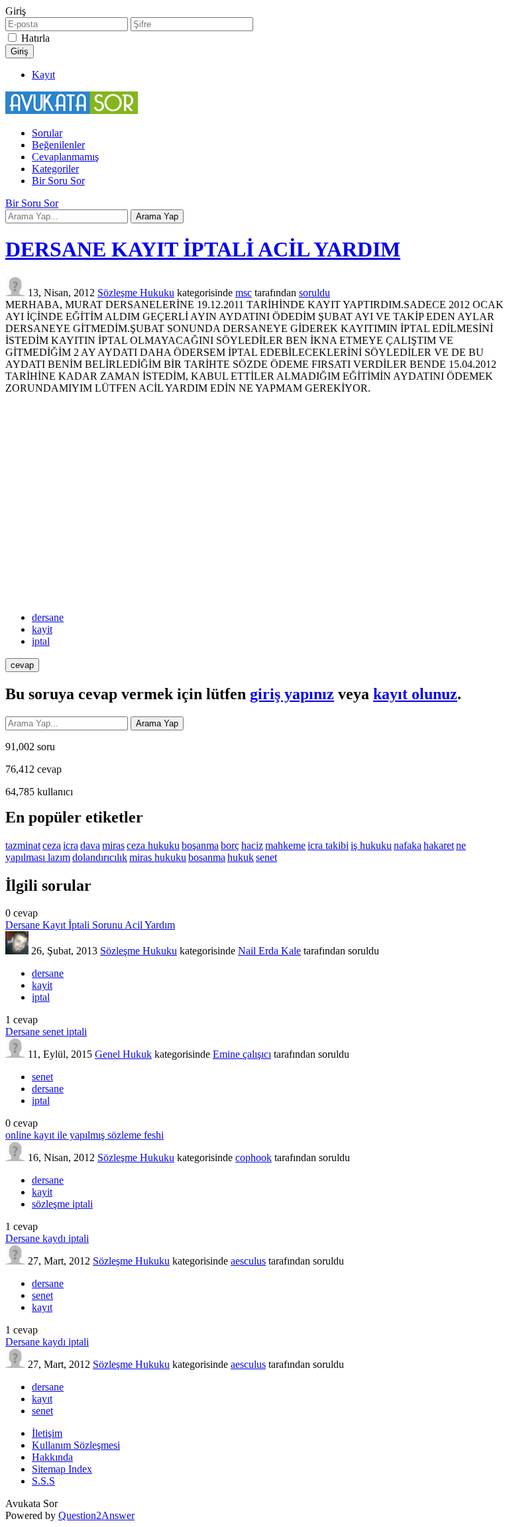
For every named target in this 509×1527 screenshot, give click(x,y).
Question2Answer (96, 1515)
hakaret (439, 845)
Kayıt (43, 74)
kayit (42, 629)
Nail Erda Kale (269, 950)
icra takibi (328, 845)
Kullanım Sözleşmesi (76, 1445)
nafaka (408, 845)
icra (70, 845)
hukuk (240, 857)
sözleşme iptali (62, 1204)
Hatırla (35, 38)
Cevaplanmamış (65, 156)
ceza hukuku (153, 845)
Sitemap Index (62, 1469)
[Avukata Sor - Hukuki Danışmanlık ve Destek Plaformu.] (71, 110)
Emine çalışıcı (242, 1054)
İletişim (47, 1433)
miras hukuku (157, 857)
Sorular (47, 133)
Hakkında (52, 1457)
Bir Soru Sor (58, 180)
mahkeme (285, 845)
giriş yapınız (292, 694)
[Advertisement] (254, 503)
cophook (253, 1157)
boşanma (200, 845)
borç (230, 845)
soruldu (314, 292)
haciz (252, 845)
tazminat (22, 845)
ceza (51, 845)
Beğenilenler (58, 144)
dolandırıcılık (99, 857)
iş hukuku (371, 845)
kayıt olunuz (415, 694)
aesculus (248, 1261)
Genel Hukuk (123, 1054)
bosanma (206, 857)
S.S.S (43, 1481)
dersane (48, 617)
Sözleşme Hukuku (135, 292)
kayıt (42, 1307)
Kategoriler (55, 168)
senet (266, 857)
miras (113, 845)
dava (90, 845)
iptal (41, 641)
